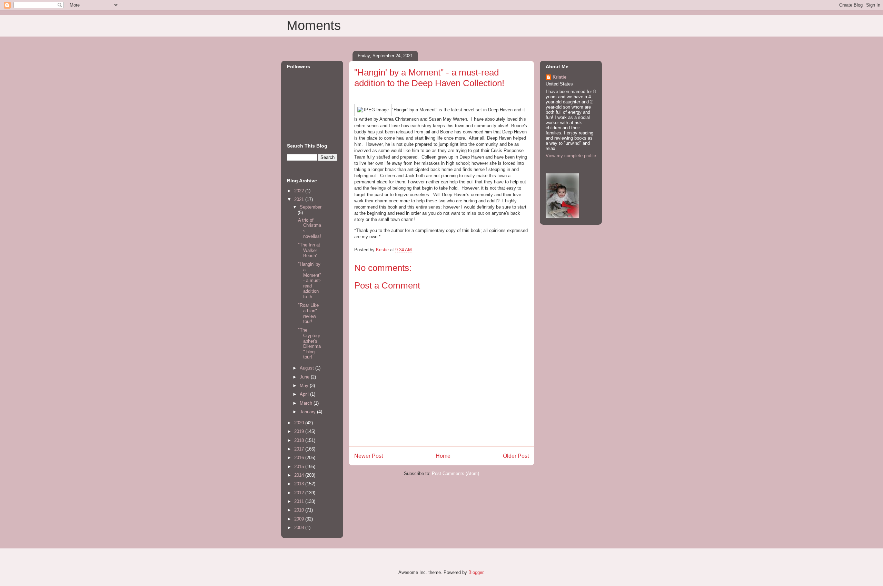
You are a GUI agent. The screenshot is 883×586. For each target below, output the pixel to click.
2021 (299, 199)
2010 (299, 510)
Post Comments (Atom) (455, 473)
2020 (299, 422)
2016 (299, 457)
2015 (299, 466)
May (305, 385)
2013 (299, 483)
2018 (299, 440)
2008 (299, 527)
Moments (314, 25)
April (305, 394)
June (305, 377)
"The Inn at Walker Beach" (309, 250)
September (310, 207)
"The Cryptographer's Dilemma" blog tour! (309, 343)
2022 (299, 190)
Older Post (516, 456)
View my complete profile (571, 155)
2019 (299, 431)
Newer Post (368, 456)
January (308, 411)
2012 (299, 492)
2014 (299, 475)
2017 (299, 449)
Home (443, 456)
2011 (299, 501)
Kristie (559, 77)
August (307, 368)
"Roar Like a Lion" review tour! (308, 313)
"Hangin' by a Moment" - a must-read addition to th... (309, 280)
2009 (299, 519)
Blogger (475, 572)
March (307, 403)
